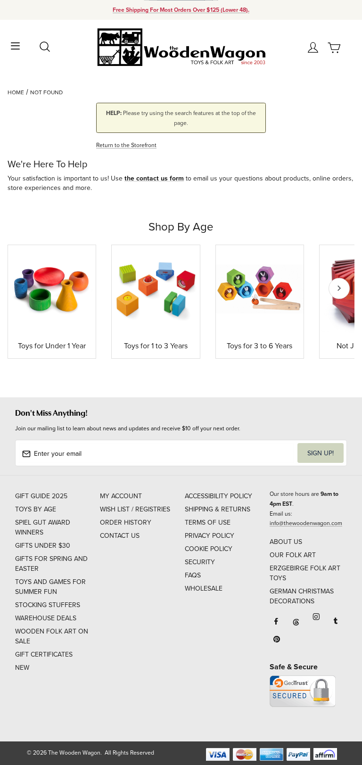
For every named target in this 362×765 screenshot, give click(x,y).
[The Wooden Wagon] (181, 46)
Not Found (46, 92)
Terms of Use (207, 522)
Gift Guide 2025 (41, 496)
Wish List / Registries (135, 509)
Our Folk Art (293, 554)
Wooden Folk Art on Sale (51, 636)
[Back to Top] (337, 713)
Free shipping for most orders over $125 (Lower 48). (181, 10)
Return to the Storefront (126, 145)
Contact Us (120, 535)
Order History (125, 522)
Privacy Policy (209, 535)
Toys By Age (35, 509)
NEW (22, 667)
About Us (286, 541)
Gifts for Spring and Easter (51, 563)
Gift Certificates (44, 654)
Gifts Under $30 (42, 545)
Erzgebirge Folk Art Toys (305, 573)
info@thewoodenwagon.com (306, 523)
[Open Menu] (15, 45)
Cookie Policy (208, 548)
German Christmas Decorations (302, 596)
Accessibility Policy (218, 496)
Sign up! (320, 453)
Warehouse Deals (45, 618)
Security (200, 562)
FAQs (193, 575)
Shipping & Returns (217, 509)
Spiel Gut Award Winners (42, 527)
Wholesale (203, 588)
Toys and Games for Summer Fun (50, 586)
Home (16, 92)
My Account (121, 496)
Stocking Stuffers (47, 604)
